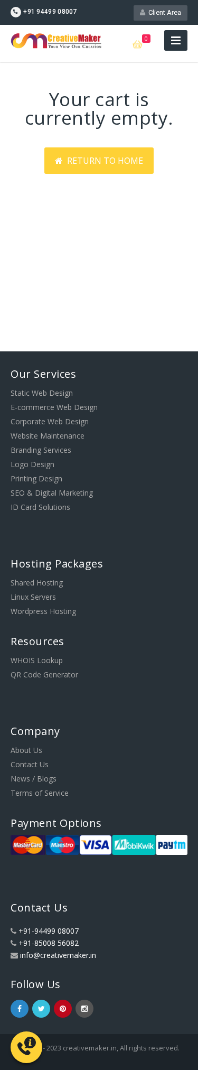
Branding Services (41, 450)
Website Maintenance (47, 436)
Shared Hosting (37, 583)
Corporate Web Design (50, 421)
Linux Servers (33, 597)
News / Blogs (33, 779)
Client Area (163, 12)
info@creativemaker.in (58, 955)
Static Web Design (42, 393)
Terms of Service (40, 793)
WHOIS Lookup (37, 660)
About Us (26, 750)
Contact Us (30, 764)
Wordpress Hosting (43, 611)
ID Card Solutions (40, 507)
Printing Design (36, 478)
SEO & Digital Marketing (52, 493)
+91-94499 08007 (48, 931)
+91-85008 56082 (48, 943)
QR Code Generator (44, 674)
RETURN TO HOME (103, 160)
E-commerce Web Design (54, 407)
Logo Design (32, 464)
